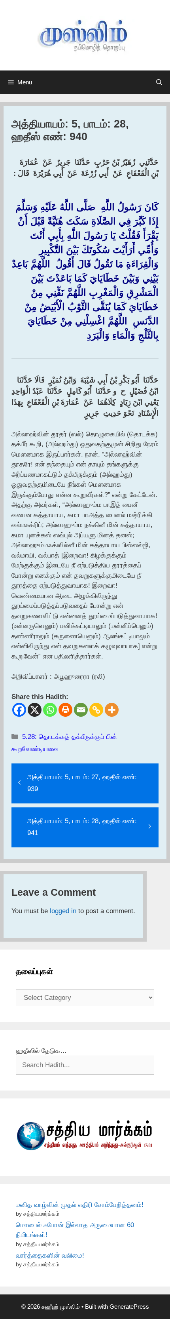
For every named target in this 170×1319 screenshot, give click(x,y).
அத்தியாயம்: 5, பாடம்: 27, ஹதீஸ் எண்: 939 (82, 783)
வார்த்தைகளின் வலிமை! (50, 1255)
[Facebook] (19, 710)
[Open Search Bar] (159, 82)
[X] (35, 710)
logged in (63, 911)
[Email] (81, 710)
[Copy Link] (96, 710)
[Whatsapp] (50, 710)
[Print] (65, 710)
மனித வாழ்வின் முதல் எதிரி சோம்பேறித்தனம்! (80, 1205)
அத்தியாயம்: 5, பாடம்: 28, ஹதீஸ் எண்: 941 (82, 827)
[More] (112, 710)
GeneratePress (129, 1306)
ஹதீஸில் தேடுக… (41, 1050)
